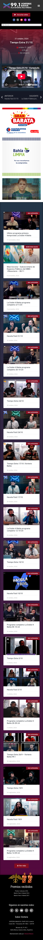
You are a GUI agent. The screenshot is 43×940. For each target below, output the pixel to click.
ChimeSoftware (28, 934)
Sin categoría (24, 53)
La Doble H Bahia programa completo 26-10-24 (18, 368)
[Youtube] (21, 19)
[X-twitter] (17, 19)
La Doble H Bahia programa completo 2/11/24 (18, 304)
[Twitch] (29, 19)
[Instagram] (25, 19)
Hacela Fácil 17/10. (15, 497)
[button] (39, 5)
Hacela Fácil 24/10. (15, 432)
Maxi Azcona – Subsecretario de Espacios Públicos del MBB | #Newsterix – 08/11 (21, 269)
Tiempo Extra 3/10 (14, 658)
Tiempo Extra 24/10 (15, 401)
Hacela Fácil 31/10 (15, 336)
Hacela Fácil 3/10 (14, 690)
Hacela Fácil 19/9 (14, 819)
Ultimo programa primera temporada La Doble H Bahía (19, 234)
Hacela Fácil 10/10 (15, 593)
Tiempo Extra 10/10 (15, 562)
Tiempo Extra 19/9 (15, 788)
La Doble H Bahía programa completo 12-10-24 (18, 529)
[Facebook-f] (14, 19)
